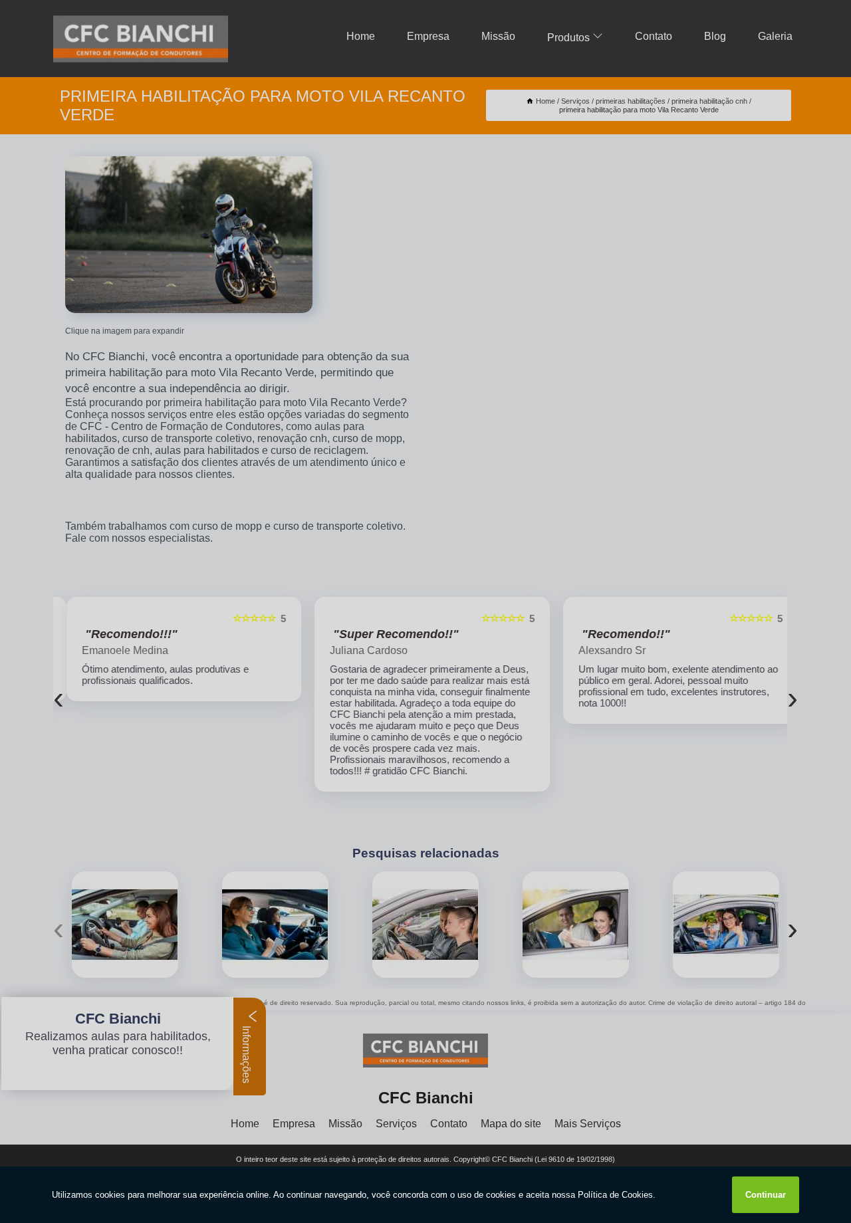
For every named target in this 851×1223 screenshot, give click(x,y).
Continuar (765, 1195)
